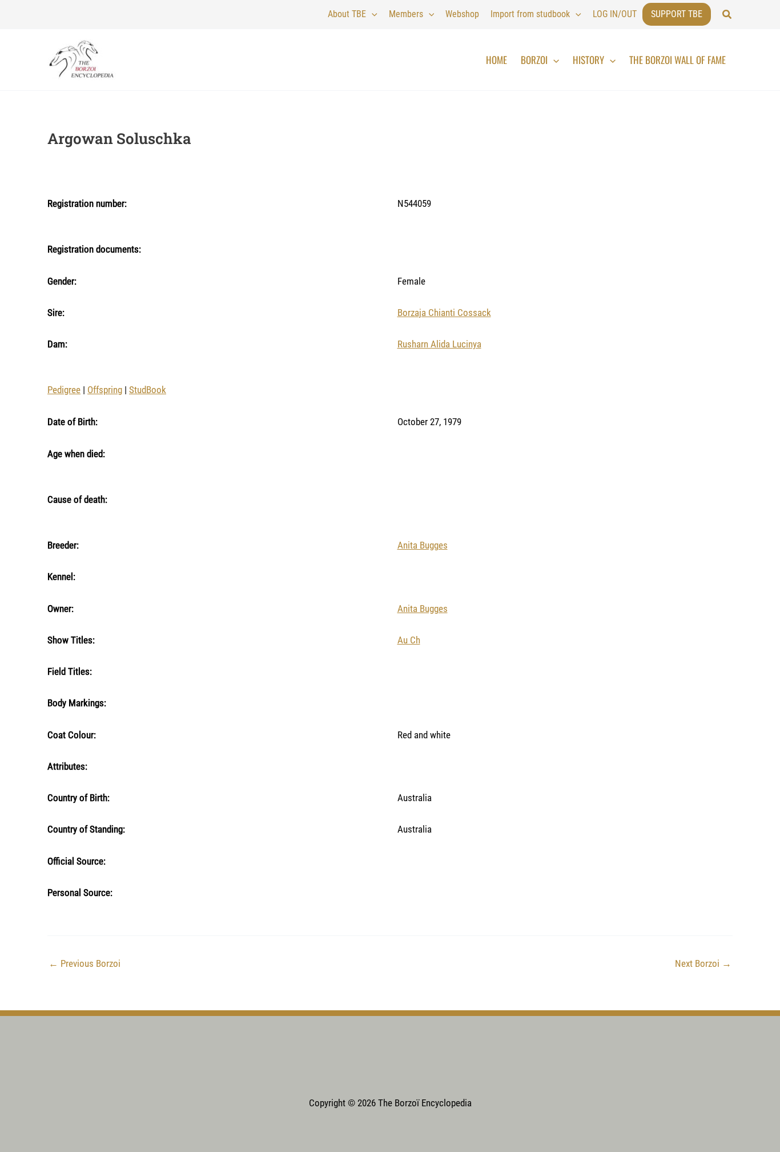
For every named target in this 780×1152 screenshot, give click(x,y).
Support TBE (676, 14)
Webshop (462, 14)
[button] (727, 14)
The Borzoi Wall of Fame (677, 60)
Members (406, 14)
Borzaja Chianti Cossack (444, 312)
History (588, 60)
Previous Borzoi (84, 964)
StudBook (147, 389)
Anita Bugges (422, 545)
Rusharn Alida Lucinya (439, 344)
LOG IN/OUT (615, 14)
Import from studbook (530, 14)
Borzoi (534, 60)
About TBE (347, 14)
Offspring (104, 389)
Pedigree (64, 389)
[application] (371, 14)
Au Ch (408, 640)
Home (496, 60)
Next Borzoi (703, 964)
